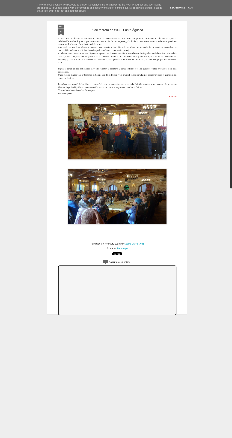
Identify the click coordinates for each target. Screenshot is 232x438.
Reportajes (122, 248)
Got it (192, 7)
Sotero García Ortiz (134, 243)
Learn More (177, 7)
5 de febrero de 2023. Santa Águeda (117, 29)
